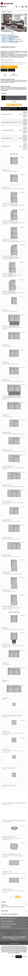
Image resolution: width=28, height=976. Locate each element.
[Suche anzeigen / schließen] (16, 6)
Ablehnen (13, 956)
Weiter (13, 104)
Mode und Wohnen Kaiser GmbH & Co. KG (9, 122)
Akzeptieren (18, 956)
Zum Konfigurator (8, 66)
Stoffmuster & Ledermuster (16, 930)
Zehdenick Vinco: (10, 36)
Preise (3, 87)
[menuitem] (3, 6)
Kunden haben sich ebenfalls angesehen (9, 914)
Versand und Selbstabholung (9, 934)
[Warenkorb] (26, 6)
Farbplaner (3, 901)
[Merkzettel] (19, 6)
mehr (2, 907)
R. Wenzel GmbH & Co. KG (6, 138)
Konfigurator (3, 93)
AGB (17, 934)
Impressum (22, 934)
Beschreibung (4, 905)
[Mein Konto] (22, 6)
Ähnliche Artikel (4, 910)
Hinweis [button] (24, 108)
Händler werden (10, 932)
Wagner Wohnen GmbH (5, 146)
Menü (4, 6)
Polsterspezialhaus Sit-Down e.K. (7, 130)
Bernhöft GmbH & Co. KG (6, 114)
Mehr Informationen (16, 952)
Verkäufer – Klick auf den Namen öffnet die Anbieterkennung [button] (9, 109)
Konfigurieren (24, 956)
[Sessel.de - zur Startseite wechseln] (7, 3)
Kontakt (24, 930)
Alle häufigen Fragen (5, 930)
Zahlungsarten (17, 932)
